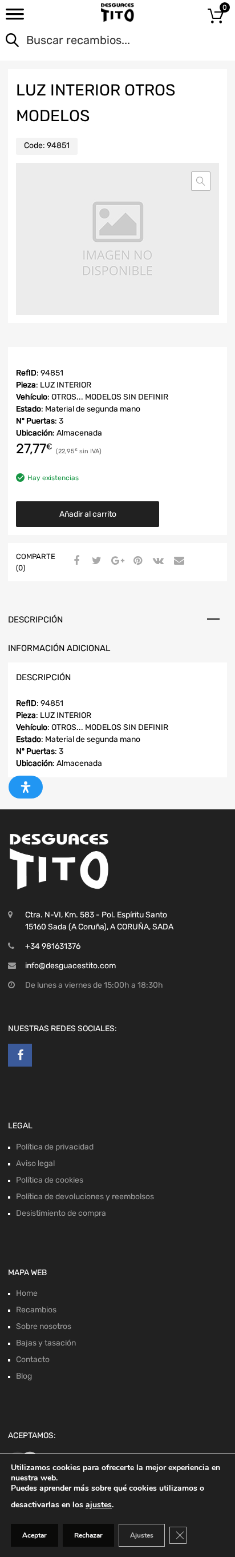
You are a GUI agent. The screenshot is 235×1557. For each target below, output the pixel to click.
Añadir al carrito (87, 514)
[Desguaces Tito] (117, 12)
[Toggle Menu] (15, 18)
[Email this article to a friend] (177, 561)
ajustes (99, 1504)
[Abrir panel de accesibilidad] (26, 787)
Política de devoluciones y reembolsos (85, 1196)
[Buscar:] (101, 41)
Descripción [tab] (35, 619)
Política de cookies (49, 1180)
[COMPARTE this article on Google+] (115, 561)
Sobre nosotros (43, 1326)
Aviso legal (35, 1163)
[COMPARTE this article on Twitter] (95, 561)
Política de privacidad (55, 1147)
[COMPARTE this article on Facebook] (74, 561)
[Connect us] (20, 1055)
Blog (24, 1376)
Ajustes (141, 1535)
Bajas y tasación (46, 1343)
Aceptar (34, 1535)
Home (27, 1293)
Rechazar (88, 1535)
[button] (200, 181)
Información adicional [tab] (59, 648)
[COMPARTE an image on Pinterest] (136, 561)
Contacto (33, 1359)
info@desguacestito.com (70, 966)
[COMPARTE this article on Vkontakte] (156, 561)
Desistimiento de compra (61, 1213)
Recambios (36, 1310)
